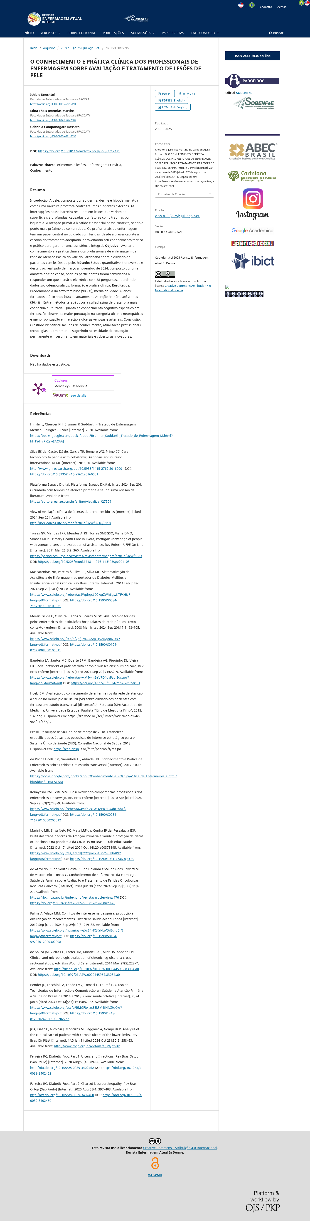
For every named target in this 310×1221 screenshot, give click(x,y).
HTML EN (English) (174, 107)
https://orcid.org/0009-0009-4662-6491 (53, 104)
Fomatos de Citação (171, 194)
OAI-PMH (155, 1175)
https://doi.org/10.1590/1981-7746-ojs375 (102, 859)
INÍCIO (28, 33)
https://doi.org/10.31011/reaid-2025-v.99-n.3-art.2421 (79, 151)
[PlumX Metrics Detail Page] (38, 388)
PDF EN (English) (173, 100)
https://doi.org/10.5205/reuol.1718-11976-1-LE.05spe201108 (84, 561)
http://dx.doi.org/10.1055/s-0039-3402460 (62, 1095)
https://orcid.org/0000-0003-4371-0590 (53, 136)
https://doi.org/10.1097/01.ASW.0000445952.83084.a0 (79, 974)
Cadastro (266, 7)
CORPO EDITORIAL (81, 33)
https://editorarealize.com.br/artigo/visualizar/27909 (70, 501)
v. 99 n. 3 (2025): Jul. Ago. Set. (80, 48)
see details (78, 395)
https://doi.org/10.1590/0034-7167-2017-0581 (105, 683)
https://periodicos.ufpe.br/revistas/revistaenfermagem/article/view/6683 (86, 556)
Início (33, 48)
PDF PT (166, 93)
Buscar (277, 33)
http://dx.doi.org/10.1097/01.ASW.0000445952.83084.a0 (96, 969)
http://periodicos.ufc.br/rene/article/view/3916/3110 (70, 523)
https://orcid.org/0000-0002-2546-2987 (53, 120)
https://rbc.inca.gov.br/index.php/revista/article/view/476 (74, 897)
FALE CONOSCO (203, 33)
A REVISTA (49, 33)
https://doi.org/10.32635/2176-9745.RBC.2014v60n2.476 (72, 903)
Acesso (282, 7)
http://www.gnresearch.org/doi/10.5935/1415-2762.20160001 (77, 468)
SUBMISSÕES (141, 33)
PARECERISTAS (173, 33)
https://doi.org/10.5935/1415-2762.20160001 (64, 474)
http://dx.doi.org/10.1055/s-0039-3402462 (62, 1067)
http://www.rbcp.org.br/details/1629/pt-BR (87, 1046)
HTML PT (188, 93)
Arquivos (49, 48)
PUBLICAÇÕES (113, 33)
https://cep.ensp (66, 749)
